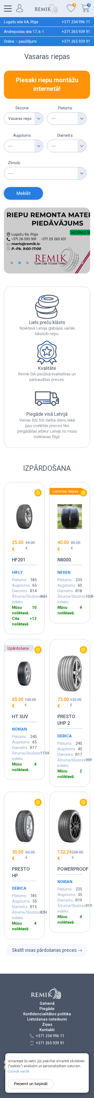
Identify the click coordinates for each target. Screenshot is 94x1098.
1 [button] (11, 263)
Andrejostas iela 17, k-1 (24, 31)
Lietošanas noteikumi (47, 1019)
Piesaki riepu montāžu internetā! (47, 84)
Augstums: (22, 135)
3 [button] (27, 263)
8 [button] (66, 263)
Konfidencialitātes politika (47, 1014)
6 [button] (51, 263)
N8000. (64, 559)
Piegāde (47, 1009)
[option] (47, 240)
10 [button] (82, 263)
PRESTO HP (21, 872)
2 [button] (19, 263)
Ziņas (47, 1025)
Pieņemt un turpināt (31, 1083)
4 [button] (35, 263)
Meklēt (23, 193)
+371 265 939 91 (76, 31)
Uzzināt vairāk (19, 1071)
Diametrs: (65, 135)
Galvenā (47, 1004)
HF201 (19, 559)
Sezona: (22, 108)
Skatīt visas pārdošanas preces (44, 950)
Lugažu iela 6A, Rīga (21, 21)
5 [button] (43, 263)
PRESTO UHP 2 (66, 720)
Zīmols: (14, 162)
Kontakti (47, 1030)
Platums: (65, 108)
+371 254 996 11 (76, 21)
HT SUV (20, 716)
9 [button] (74, 263)
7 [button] (58, 263)
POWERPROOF (69, 869)
